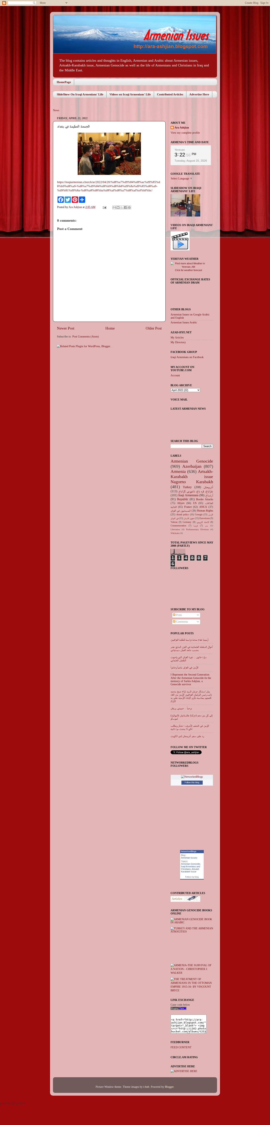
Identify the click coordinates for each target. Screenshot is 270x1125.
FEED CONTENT (181, 1047)
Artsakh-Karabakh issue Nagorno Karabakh (192, 476)
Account (175, 375)
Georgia (198, 514)
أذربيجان (208, 487)
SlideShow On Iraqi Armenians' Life (80, 94)
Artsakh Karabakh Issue (190, 870)
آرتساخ (209, 495)
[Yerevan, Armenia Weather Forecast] (188, 266)
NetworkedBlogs (188, 851)
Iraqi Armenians (188, 495)
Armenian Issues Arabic (184, 322)
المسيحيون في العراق (181, 510)
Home (110, 328)
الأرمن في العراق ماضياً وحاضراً (184, 667)
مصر (206, 525)
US (195, 503)
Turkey (187, 487)
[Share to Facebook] (125, 207)
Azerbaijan (191, 466)
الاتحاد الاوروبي (203, 522)
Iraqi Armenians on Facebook (187, 357)
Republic (182, 499)
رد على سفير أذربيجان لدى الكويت (187, 736)
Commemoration (178, 525)
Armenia (178, 471)
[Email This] (114, 207)
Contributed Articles (170, 94)
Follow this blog (192, 782)
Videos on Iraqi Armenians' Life (130, 94)
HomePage (64, 82)
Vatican (174, 522)
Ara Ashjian (76, 207)
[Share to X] (122, 207)
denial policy (183, 514)
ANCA (203, 506)
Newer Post (65, 328)
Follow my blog (192, 877)
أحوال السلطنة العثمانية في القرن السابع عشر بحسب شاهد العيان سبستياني (191, 648)
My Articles (177, 337)
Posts (178, 614)
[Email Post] (104, 207)
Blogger (169, 1086)
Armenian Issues (189, 858)
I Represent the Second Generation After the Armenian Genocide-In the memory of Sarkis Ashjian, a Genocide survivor (191, 679)
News (56, 110)
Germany (187, 522)
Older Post (154, 328)
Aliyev (181, 503)
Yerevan (180, 149)
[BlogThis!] (118, 207)
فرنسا (196, 525)
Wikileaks (175, 533)
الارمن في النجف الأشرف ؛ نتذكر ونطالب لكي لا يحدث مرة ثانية (190, 727)
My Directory (178, 342)
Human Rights (205, 510)
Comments (181, 621)
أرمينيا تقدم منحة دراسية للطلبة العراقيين (189, 639)
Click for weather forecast (188, 270)
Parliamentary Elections (197, 529)
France (188, 506)
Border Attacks (204, 499)
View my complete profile (185, 132)
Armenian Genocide (192, 461)
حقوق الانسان (189, 518)
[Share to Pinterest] (129, 207)
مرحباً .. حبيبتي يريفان (181, 708)
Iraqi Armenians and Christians (190, 867)
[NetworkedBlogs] (192, 776)
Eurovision (204, 518)
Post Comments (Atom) (85, 336)
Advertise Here (199, 94)
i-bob (146, 1086)
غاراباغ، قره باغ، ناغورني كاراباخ (195, 491)
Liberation (175, 529)
